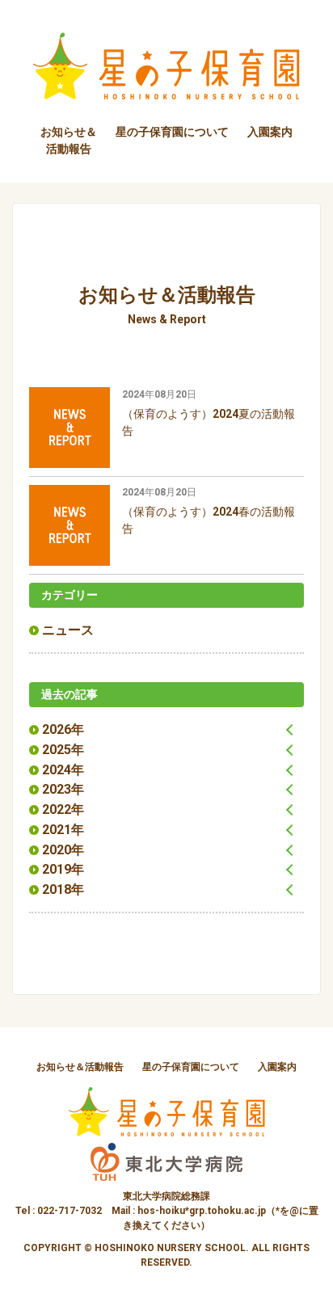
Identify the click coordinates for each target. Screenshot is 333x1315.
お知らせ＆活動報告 (80, 1067)
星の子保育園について (172, 131)
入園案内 (270, 131)
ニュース (68, 630)
